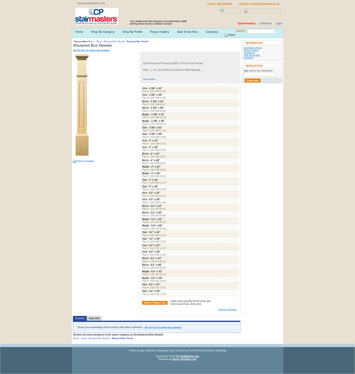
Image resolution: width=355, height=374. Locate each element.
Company (212, 31)
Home (79, 31)
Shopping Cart (166, 350)
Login (279, 23)
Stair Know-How (187, 31)
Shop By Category (103, 31)
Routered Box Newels (114, 41)
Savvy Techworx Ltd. (184, 359)
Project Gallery (159, 31)
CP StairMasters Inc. (188, 356)
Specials (151, 350)
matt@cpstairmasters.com (265, 4)
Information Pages (253, 48)
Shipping (221, 350)
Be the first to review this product (91, 50)
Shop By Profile (132, 31)
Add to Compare (227, 309)
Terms (192, 350)
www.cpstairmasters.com (91, 3)
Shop (99, 41)
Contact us (182, 350)
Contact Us (265, 23)
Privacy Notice (206, 350)
